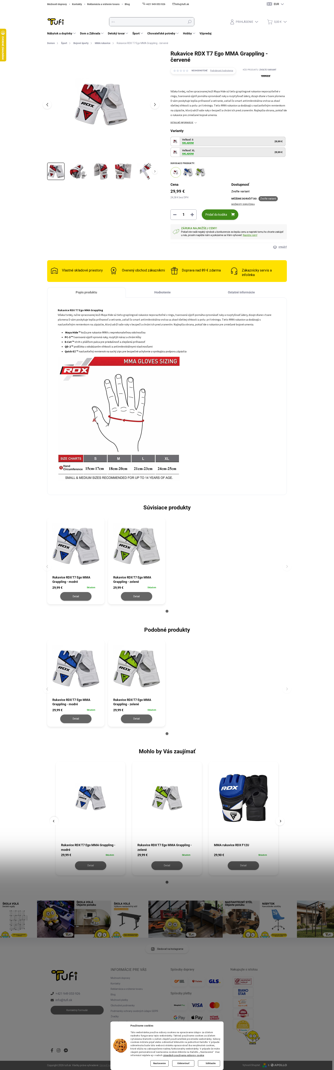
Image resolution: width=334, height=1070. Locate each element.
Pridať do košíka (216, 214)
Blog (127, 4)
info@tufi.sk (63, 1000)
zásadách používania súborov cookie (183, 1055)
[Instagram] (58, 1051)
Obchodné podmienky (123, 1005)
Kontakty (77, 4)
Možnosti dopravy (57, 4)
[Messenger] (66, 1051)
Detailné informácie (181, 122)
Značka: (259, 85)
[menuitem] (62, 33)
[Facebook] (52, 1051)
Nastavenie (159, 1063)
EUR (276, 4)
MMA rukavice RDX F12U (231, 845)
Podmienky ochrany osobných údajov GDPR (134, 1011)
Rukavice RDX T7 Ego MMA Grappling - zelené (164, 847)
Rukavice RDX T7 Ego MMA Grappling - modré (88, 847)
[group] (90, 819)
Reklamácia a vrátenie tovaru (103, 4)
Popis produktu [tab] (86, 292)
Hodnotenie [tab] (162, 292)
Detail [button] (91, 865)
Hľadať (189, 21)
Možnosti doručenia (243, 204)
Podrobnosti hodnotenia (221, 70)
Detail (76, 596)
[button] (167, 611)
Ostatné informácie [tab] (241, 292)
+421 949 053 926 (67, 993)
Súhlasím (211, 1063)
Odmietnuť (183, 1063)
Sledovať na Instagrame (170, 949)
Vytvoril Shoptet (251, 1065)
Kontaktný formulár (77, 1010)
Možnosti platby (119, 1000)
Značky (115, 1016)
